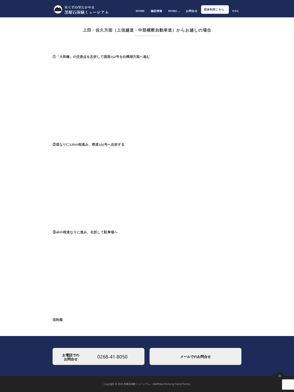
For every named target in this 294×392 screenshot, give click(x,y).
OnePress (158, 384)
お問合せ (192, 11)
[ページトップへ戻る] (280, 376)
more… (174, 11)
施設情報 (156, 11)
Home (140, 11)
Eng (235, 11)
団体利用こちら (215, 9)
